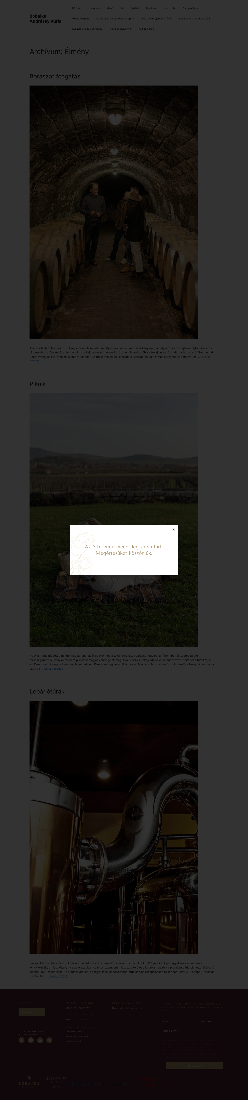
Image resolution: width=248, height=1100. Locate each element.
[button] (173, 529)
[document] (124, 550)
